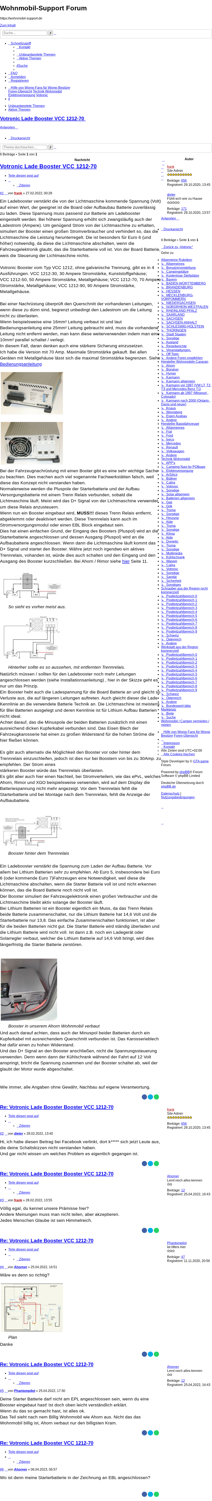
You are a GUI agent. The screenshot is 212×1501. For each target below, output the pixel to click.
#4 (2, 1267)
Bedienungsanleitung (21, 364)
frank (170, 166)
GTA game (201, 761)
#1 (2, 193)
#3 (2, 1200)
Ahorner (173, 1176)
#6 (2, 1469)
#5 (2, 1391)
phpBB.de (168, 786)
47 (183, 1257)
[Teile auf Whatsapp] (156, 1097)
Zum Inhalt (8, 25)
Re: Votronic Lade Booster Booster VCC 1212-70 (56, 1107)
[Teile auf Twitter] (150, 1097)
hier (126, 561)
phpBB (184, 772)
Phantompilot (177, 1243)
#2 (2, 1133)
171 (184, 208)
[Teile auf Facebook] (144, 1097)
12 (183, 1190)
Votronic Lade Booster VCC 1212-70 (42, 118)
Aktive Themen (19, 109)
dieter (171, 194)
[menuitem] (23, 47)
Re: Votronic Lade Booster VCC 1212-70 (46, 1240)
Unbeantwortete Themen (26, 106)
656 (184, 180)
